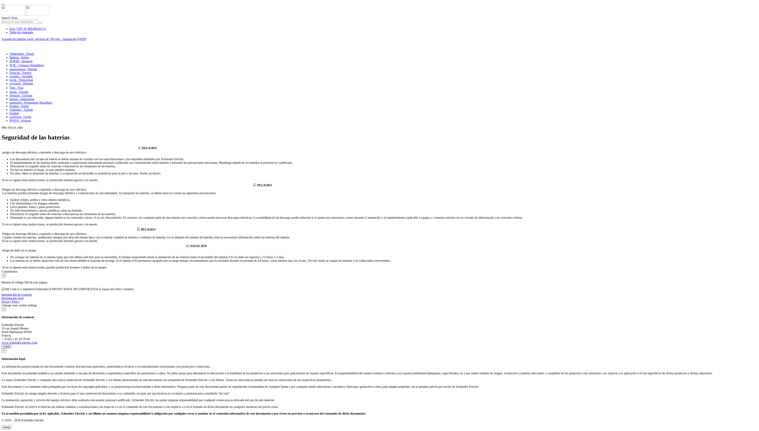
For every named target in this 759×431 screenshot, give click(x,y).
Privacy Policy (11, 301)
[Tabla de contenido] (3, 43)
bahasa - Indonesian (21, 99)
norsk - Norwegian (21, 80)
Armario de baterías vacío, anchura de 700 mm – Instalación (39, 39)
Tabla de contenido (21, 32)
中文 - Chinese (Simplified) (26, 65)
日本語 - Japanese (21, 61)
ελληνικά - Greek (20, 117)
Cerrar (6, 346)
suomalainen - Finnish (23, 69)
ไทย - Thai (16, 87)
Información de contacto (17, 294)
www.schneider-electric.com (19, 342)
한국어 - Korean (20, 120)
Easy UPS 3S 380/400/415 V (27, 28)
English (14, 113)
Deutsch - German (20, 95)
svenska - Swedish (21, 76)
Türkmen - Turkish (21, 109)
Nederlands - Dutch (21, 54)
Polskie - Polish (19, 106)
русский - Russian (21, 83)
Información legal (13, 298)
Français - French (20, 72)
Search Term (9, 18)
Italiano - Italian (19, 57)
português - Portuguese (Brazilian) (30, 102)
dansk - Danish (18, 92)
